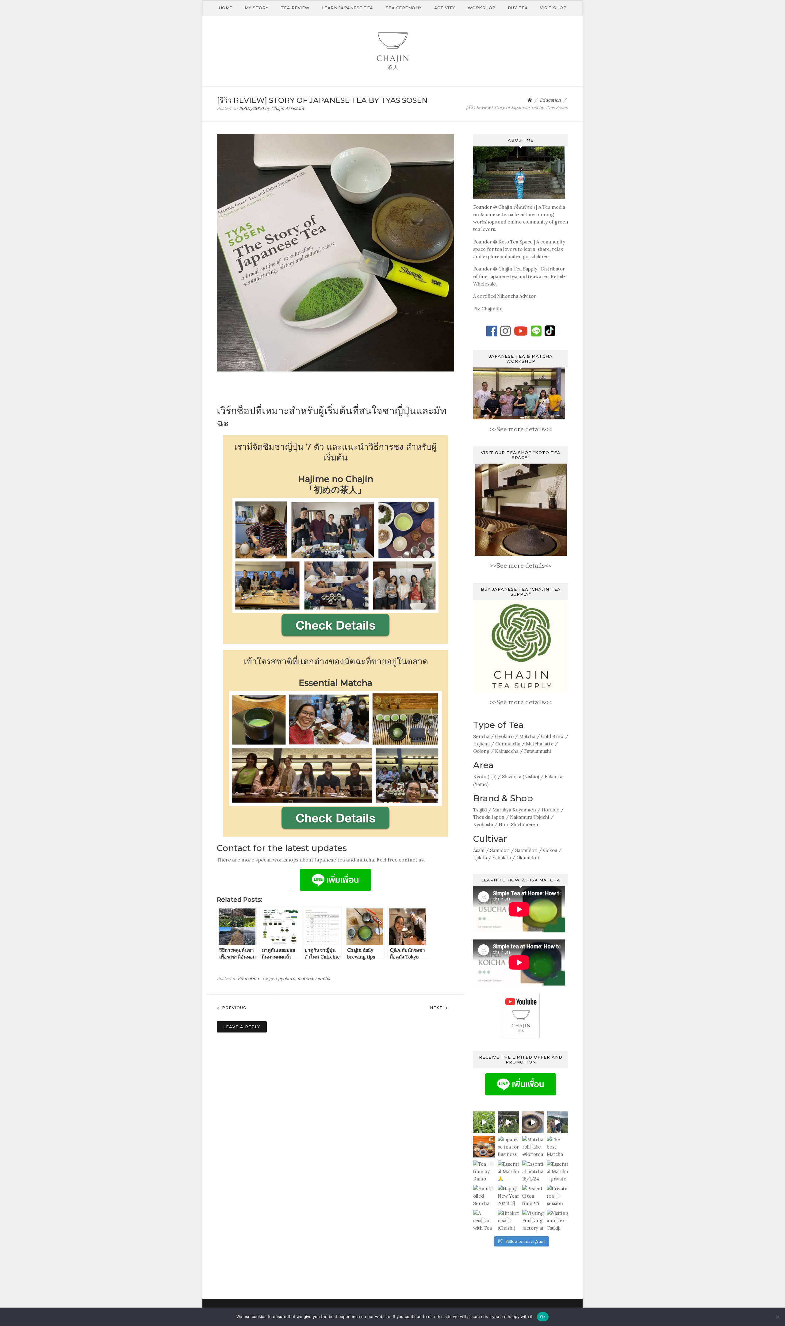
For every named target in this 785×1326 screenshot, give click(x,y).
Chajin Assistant (287, 108)
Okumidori (527, 858)
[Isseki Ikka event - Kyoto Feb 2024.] (533, 1122)
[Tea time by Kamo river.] (484, 1171)
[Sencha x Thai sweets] (484, 1146)
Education (248, 978)
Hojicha (481, 744)
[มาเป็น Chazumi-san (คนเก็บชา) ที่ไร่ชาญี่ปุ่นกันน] (508, 1122)
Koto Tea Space (515, 242)
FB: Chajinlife (488, 309)
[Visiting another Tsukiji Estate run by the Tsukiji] (557, 1220)
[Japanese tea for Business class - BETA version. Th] (508, 1146)
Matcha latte (539, 744)
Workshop (482, 7)
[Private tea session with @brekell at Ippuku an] (557, 1196)
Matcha (527, 736)
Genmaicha (507, 744)
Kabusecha (507, 751)
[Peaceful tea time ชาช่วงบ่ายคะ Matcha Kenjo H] (533, 1196)
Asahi (478, 850)
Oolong (481, 751)
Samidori (500, 850)
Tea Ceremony (403, 7)
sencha (322, 978)
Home (225, 7)
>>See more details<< (521, 429)
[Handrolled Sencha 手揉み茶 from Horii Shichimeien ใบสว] (484, 1196)
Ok (543, 1316)
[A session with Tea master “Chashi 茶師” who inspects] (484, 1220)
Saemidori (526, 850)
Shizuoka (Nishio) (520, 777)
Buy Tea (518, 7)
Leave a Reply (241, 1026)
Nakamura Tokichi (529, 817)
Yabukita (501, 858)
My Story (257, 7)
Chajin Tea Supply (517, 269)
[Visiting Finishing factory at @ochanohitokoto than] (533, 1220)
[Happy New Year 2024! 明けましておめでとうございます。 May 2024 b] (508, 1196)
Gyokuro (504, 736)
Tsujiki (480, 810)
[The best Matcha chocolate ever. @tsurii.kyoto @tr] (557, 1146)
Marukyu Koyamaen (514, 810)
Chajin (505, 207)
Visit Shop (553, 7)
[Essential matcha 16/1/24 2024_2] (533, 1171)
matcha (305, 978)
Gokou (550, 850)
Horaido (550, 810)
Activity (444, 7)
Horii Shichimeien (518, 824)
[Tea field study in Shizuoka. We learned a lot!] (484, 1122)
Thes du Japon (488, 817)
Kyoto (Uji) (484, 777)
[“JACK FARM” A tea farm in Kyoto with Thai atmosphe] (557, 1122)
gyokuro (286, 978)
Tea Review (295, 7)
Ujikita (480, 858)
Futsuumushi (537, 751)
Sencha (481, 736)
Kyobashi (483, 824)
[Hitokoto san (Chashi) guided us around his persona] (508, 1220)
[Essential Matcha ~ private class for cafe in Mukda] (557, 1171)
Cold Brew (552, 736)
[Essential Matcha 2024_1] (508, 1171)
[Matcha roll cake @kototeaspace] (533, 1146)
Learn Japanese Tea (347, 7)
